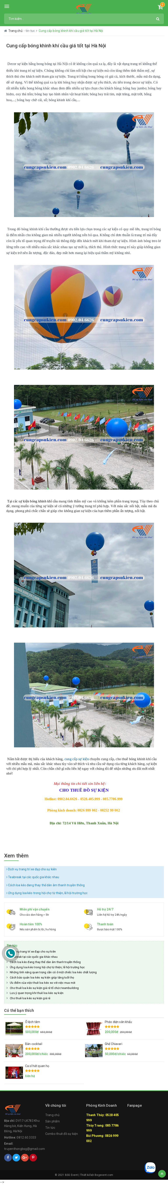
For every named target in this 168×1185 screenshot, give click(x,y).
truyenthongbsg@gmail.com (24, 1149)
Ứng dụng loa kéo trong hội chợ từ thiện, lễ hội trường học (47, 893)
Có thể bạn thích (19, 1010)
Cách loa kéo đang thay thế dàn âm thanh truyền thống (46, 885)
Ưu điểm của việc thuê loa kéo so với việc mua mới (42, 982)
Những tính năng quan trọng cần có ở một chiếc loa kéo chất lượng (53, 972)
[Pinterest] (33, 1157)
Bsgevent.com (104, 1174)
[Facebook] (8, 1157)
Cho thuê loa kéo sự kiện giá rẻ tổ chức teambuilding (44, 988)
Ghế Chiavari (113, 1044)
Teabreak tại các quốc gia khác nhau (33, 877)
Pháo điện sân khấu (118, 1022)
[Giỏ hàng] (160, 8)
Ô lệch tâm (32, 1022)
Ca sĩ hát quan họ (37, 1066)
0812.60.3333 (26, 1137)
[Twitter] (16, 1157)
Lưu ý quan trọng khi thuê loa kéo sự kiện (36, 993)
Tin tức (50, 1127)
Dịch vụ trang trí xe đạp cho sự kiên (32, 869)
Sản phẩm (52, 1121)
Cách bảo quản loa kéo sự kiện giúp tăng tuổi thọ (42, 977)
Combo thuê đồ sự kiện (61, 1133)
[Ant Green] (84, 8)
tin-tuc (31, 30)
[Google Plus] (25, 1157)
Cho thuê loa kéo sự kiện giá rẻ (30, 998)
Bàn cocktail (33, 1044)
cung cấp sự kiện (77, 759)
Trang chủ (52, 1115)
